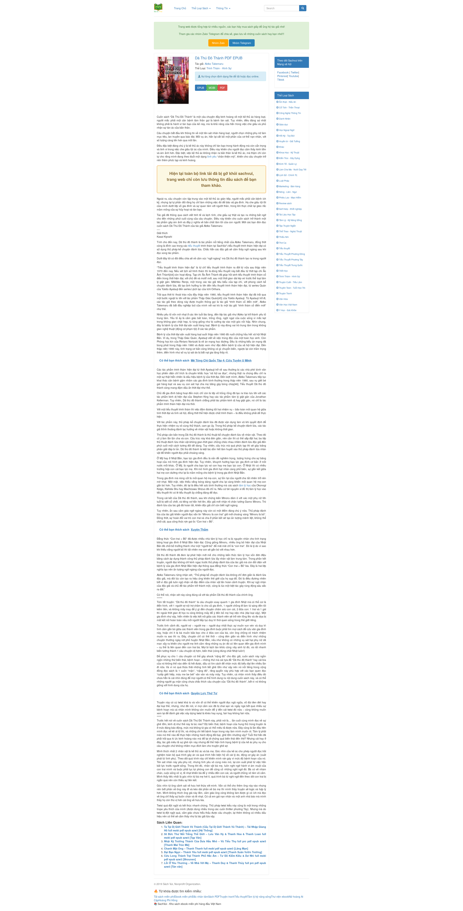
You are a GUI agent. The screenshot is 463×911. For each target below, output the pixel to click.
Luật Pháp (284, 180)
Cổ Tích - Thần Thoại (289, 107)
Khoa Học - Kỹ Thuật (289, 152)
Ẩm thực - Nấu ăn (287, 101)
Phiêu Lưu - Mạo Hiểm (290, 197)
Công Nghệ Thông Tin (290, 112)
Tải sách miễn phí (164, 896)
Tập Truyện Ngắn (287, 225)
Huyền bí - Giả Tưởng (289, 141)
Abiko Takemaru (214, 63)
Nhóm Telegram (242, 43)
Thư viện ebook (280, 896)
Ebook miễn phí (183, 896)
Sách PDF (214, 896)
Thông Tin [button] (222, 8)
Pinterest (282, 76)
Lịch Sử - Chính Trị (288, 175)
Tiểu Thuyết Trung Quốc (291, 265)
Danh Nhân (284, 118)
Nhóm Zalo (218, 43)
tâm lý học (245, 485)
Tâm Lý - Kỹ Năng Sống (290, 220)
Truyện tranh (227, 896)
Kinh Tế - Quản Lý (288, 163)
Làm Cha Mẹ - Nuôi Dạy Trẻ (292, 169)
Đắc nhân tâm (200, 896)
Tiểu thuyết (284, 248)
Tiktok (280, 79)
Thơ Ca (282, 242)
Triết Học (283, 270)
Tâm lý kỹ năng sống (259, 896)
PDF (222, 88)
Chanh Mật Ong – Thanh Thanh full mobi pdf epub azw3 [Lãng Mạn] (206, 848)
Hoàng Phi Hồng (168, 900)
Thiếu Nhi (284, 236)
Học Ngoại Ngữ (286, 129)
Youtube (293, 76)
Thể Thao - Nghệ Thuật (290, 231)
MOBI (212, 88)
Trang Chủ (181, 8)
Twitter (294, 72)
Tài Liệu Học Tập (287, 214)
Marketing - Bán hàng (289, 186)
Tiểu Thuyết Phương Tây (291, 259)
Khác (281, 146)
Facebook (283, 72)
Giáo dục (283, 124)
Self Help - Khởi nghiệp (290, 208)
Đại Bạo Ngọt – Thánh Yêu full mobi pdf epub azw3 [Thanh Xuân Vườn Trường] (213, 852)
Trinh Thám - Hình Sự (219, 68)
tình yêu (211, 156)
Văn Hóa (283, 298)
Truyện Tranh (285, 293)
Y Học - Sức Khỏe (287, 310)
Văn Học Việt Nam (288, 304)
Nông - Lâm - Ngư (288, 191)
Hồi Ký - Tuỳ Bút (286, 135)
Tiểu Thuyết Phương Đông (292, 253)
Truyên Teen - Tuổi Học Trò (292, 287)
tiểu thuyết (194, 245)
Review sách (285, 203)
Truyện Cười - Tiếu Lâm (290, 282)
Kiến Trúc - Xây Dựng (289, 158)
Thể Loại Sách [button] (200, 8)
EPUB (200, 88)
